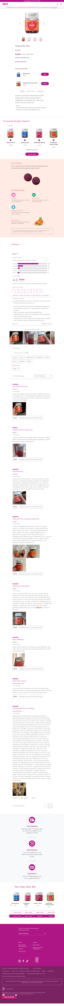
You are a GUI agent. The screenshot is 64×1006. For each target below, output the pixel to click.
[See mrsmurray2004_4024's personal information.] (25, 683)
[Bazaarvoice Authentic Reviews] (15, 254)
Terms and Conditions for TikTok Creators (29, 971)
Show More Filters (16, 365)
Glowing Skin (26, 73)
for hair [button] (15, 357)
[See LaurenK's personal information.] (18, 521)
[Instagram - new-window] (19, 961)
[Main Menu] (61, 4)
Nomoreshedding (16, 711)
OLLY (5, 4)
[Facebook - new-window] (23, 961)
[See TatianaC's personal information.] (18, 642)
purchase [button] (21, 361)
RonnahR (14, 474)
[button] (15, 291)
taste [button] (21, 357)
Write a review (29, 54)
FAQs (19, 942)
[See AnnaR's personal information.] (17, 588)
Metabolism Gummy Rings (30, 83)
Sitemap (44, 971)
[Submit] (45, 933)
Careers (35, 942)
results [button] (47, 357)
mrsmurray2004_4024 (18, 683)
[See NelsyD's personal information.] (17, 432)
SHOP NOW (54, 7)
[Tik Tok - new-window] (27, 961)
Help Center (36, 945)
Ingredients (40, 91)
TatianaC (14, 642)
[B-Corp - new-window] (37, 959)
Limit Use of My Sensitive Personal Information (13, 976)
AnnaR (14, 588)
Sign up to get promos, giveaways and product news (28, 929)
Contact (20, 949)
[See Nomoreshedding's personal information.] (22, 711)
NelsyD (14, 432)
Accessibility (51, 971)
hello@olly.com (34, 876)
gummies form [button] (29, 357)
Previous (20, 24)
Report (33, 797)
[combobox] (44, 376)
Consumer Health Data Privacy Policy (36, 973)
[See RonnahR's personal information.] (18, 474)
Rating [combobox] (14, 368)
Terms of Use (14, 971)
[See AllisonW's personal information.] (18, 389)
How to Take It (31, 91)
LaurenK (14, 521)
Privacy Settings (37, 968)
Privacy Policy (5, 971)
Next (44, 24)
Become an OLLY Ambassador (38, 948)
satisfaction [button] (39, 357)
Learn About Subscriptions (22, 945)
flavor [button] (14, 361)
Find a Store (22, 951)
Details (22, 91)
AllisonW (14, 389)
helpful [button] (29, 361)
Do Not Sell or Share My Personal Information (13, 973)
